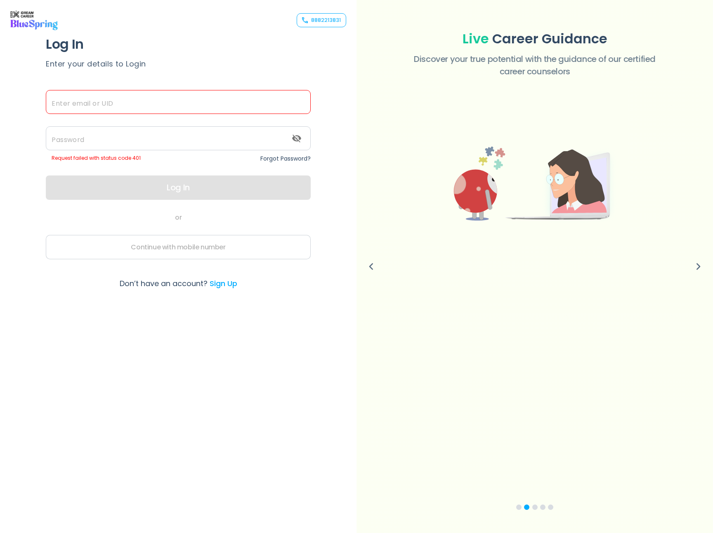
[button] (535, 152)
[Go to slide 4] (542, 507)
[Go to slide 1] (519, 507)
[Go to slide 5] (550, 507)
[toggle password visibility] (297, 138)
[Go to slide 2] (526, 507)
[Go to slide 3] (535, 507)
